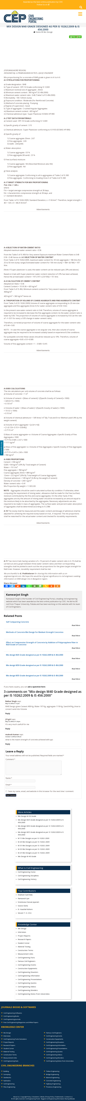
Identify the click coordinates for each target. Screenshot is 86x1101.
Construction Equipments (27, 968)
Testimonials (59, 1097)
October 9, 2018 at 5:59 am (13, 737)
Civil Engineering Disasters (28, 972)
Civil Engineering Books (11, 1016)
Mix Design (48, 32)
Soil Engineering (8, 1084)
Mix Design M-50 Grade (27, 816)
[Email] (34, 586)
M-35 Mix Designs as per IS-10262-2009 (33, 845)
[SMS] (40, 586)
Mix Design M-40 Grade (27, 856)
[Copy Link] (46, 586)
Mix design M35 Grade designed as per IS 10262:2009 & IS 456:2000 (34, 675)
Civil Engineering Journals (11, 1019)
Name (9, 778)
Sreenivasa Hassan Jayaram (28, 902)
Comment (10, 759)
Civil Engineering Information (29, 976)
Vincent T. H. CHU (24, 913)
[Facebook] (6, 586)
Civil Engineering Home (26, 872)
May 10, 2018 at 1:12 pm (12, 703)
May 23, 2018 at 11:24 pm (12, 721)
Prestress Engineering (53, 1087)
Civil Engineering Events (27, 965)
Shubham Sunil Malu (25, 895)
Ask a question (1, 448)
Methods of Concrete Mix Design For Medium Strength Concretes (34, 632)
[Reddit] (18, 586)
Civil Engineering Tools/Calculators (15, 1039)
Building (6, 1071)
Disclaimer (35, 1097)
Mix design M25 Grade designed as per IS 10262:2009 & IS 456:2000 (34, 655)
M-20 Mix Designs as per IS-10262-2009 (33, 842)
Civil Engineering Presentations (30, 979)
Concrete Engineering (53, 1081)
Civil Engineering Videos (27, 986)
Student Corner (24, 943)
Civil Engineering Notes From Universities (34, 994)
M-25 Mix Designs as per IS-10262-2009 (33, 853)
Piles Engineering (9, 1087)
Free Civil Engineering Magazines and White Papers (20, 1022)
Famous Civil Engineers (26, 961)
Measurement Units (25, 954)
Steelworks (7, 1078)
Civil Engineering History (27, 879)
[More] (57, 586)
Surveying (6, 1074)
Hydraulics (7, 1081)
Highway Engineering (53, 1084)
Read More (76, 625)
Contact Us (68, 1097)
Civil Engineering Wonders (28, 990)
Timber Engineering (52, 1071)
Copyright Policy (26, 1097)
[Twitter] (12, 586)
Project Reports (24, 936)
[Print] (51, 586)
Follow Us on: (42, 4)
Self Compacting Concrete (17, 622)
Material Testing (24, 946)
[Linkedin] (23, 586)
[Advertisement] (43, 54)
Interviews (22, 932)
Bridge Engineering (52, 1074)
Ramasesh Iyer (23, 898)
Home (38, 32)
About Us (16, 1097)
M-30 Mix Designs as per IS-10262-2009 (33, 849)
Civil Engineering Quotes (27, 983)
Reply (7, 713)
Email (9, 784)
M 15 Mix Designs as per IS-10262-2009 (33, 838)
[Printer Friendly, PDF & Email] (75, 37)
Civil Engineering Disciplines (28, 875)
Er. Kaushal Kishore (25, 909)
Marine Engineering (52, 1078)
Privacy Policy (50, 1097)
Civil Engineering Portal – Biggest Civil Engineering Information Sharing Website (50, 1099)
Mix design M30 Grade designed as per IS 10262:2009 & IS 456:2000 (34, 665)
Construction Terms (25, 950)
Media (42, 1097)
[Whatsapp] (29, 586)
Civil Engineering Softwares (12, 1013)
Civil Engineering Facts (26, 957)
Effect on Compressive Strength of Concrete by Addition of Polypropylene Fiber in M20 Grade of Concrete (42, 643)
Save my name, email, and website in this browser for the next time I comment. (41, 791)
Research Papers (24, 939)
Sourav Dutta (23, 906)
